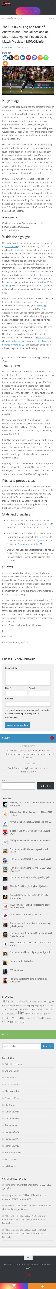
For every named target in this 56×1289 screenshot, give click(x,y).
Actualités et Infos (12, 18)
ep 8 (34, 1006)
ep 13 (7, 1009)
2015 (10, 1001)
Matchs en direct (12, 1091)
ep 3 (13, 1005)
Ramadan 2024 (12, 1132)
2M (4, 1001)
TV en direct (10, 1159)
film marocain (31, 1013)
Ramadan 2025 (12, 1139)
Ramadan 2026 (12, 1145)
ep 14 (12, 1009)
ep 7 (30, 1005)
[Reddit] (16, 57)
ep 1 (4, 1005)
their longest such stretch (39, 524)
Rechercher (7, 780)
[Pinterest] (28, 57)
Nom (8, 688)
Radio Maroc (10, 1105)
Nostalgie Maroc (12, 1098)
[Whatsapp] (46, 57)
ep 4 (17, 1005)
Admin (9, 47)
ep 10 (42, 1006)
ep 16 (22, 1009)
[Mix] (40, 57)
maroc (20, 1018)
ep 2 (9, 1005)
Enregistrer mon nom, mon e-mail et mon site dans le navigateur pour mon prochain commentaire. (27, 714)
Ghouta (40, 1014)
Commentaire (12, 668)
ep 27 (6, 1014)
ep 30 (15, 1014)
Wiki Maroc (10, 1166)
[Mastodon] (34, 57)
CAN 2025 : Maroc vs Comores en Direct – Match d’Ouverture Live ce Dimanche (24, 1220)
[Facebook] (5, 57)
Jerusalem (6, 1018)
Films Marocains (12, 1084)
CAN (30, 1002)
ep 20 (40, 1009)
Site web (9, 699)
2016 (16, 1002)
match (27, 1018)
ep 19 (35, 1009)
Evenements (11, 1077)
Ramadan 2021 (12, 1111)
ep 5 (22, 1005)
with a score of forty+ (29, 544)
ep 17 (27, 1009)
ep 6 (26, 1005)
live (13, 1017)
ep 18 (31, 1009)
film (21, 1013)
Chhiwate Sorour (12, 1071)
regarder (48, 1018)
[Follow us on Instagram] (52, 738)
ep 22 (48, 1009)
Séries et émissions (14, 1152)
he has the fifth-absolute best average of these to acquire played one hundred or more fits (26, 341)
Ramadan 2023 (12, 1125)
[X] (11, 57)
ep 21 (44, 1009)
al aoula (24, 1001)
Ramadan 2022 (12, 1118)
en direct (38, 1001)
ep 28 (11, 1014)
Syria (22, 1022)
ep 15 (17, 1009)
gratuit (47, 1013)
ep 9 (38, 1006)
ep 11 (47, 1005)
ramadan (37, 1017)
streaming (10, 1021)
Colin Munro (10, 246)
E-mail (32, 688)
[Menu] (52, 3)
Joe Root (40, 305)
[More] (5, 63)
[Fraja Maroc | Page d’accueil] (8, 3)
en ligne (49, 1001)
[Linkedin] (22, 57)
